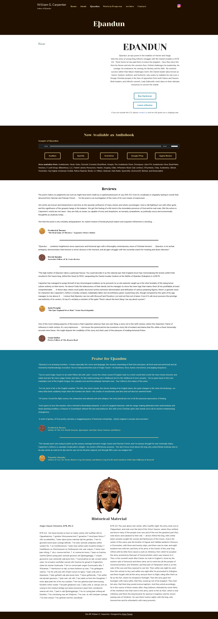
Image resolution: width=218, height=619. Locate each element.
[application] (109, 146)
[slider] (174, 146)
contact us (143, 112)
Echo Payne (127, 614)
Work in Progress (112, 6)
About (83, 6)
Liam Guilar (54, 337)
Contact (142, 6)
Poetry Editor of (63, 340)
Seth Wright (54, 308)
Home (74, 6)
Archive (130, 6)
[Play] (41, 146)
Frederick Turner (57, 230)
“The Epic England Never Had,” (71, 310)
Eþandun (95, 6)
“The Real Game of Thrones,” (71, 233)
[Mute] (169, 146)
